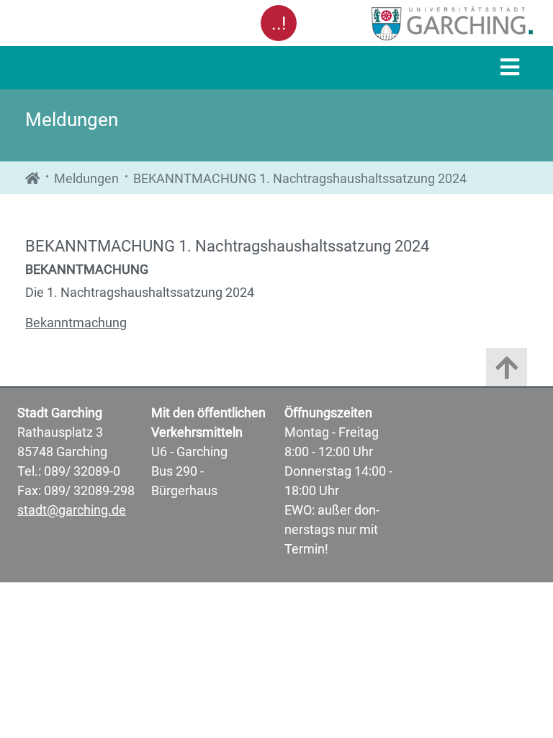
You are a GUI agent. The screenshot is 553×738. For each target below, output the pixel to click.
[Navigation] (509, 68)
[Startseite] (32, 178)
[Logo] (419, 23)
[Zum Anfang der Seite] (506, 370)
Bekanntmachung (76, 322)
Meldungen (86, 178)
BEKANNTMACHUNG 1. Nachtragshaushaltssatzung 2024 (300, 178)
